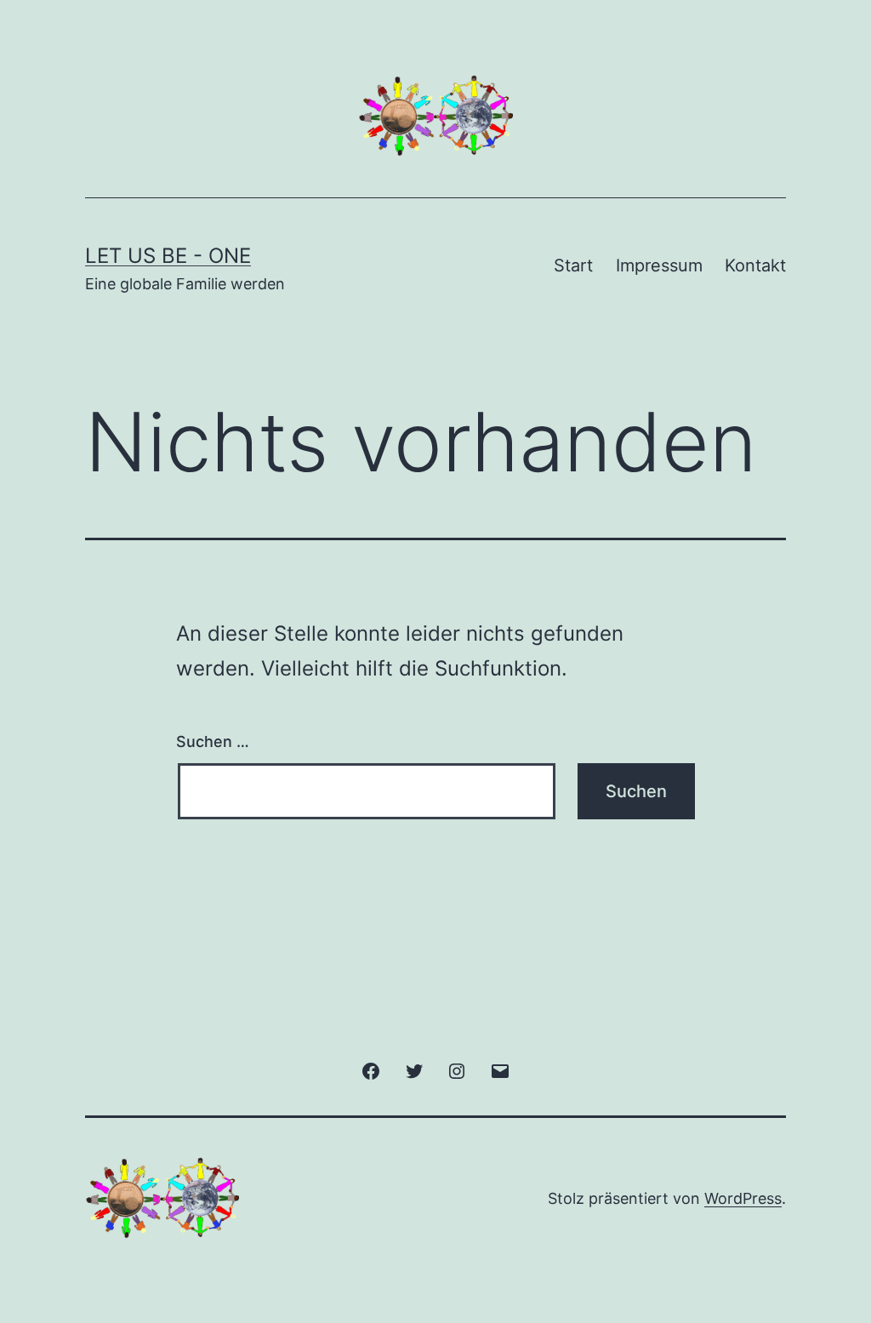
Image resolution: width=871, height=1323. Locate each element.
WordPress (743, 1198)
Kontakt (755, 265)
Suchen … (212, 741)
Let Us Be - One (168, 255)
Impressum (659, 265)
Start (573, 265)
